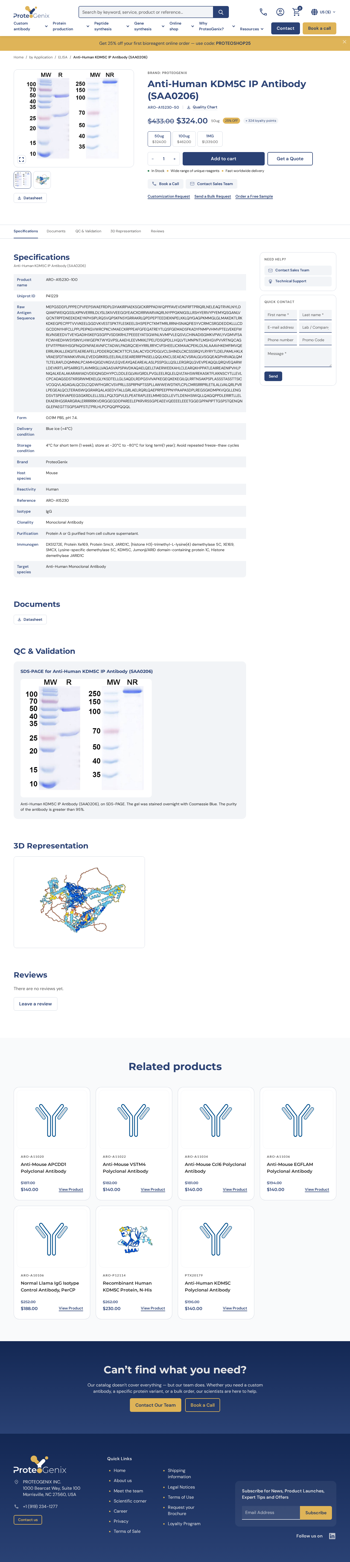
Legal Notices (181, 1487)
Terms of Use (181, 1497)
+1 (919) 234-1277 (40, 1506)
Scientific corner (130, 1501)
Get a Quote (290, 159)
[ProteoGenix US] (31, 12)
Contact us (28, 1519)
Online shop (175, 26)
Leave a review (35, 1004)
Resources (249, 28)
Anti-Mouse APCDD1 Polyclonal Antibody (43, 1168)
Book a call (319, 28)
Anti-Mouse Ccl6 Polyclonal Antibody (215, 1168)
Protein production (63, 26)
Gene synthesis (142, 26)
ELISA (63, 57)
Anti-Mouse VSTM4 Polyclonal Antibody (125, 1168)
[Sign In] (280, 12)
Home (19, 57)
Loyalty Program (184, 1524)
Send (273, 376)
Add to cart (223, 159)
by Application (40, 57)
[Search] (221, 12)
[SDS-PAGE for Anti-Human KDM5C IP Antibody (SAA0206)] (22, 180)
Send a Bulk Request (212, 196)
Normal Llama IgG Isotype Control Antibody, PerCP (50, 1287)
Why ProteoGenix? (211, 26)
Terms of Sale (127, 1531)
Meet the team (128, 1491)
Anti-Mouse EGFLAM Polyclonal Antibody (290, 1168)
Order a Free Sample (254, 196)
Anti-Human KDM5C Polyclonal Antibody (208, 1287)
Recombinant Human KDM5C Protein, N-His (127, 1287)
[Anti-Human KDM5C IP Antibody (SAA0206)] (42, 180)
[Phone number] (264, 12)
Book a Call (203, 1405)
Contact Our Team (155, 1405)
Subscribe (315, 1513)
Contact (285, 28)
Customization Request (169, 196)
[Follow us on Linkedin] (332, 1536)
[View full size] (21, 159)
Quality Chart (205, 107)
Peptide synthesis (103, 26)
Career (120, 1511)
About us (123, 1480)
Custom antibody (22, 26)
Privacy (121, 1521)
